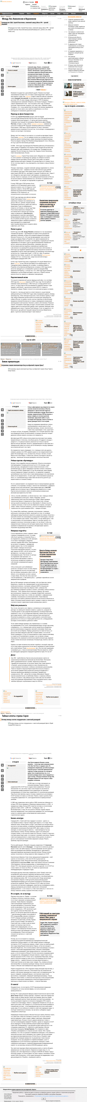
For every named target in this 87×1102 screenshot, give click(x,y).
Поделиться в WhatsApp (2, 84)
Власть (29, 13)
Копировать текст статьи (2, 94)
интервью (19, 156)
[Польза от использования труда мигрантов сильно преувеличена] (68, 313)
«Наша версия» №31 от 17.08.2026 (53, 684)
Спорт (58, 13)
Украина (21, 13)
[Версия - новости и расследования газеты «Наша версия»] (12, 4)
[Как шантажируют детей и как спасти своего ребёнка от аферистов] (7, 696)
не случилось (31, 648)
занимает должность (37, 124)
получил (17, 263)
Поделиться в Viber (2, 87)
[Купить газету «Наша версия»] (24, 2)
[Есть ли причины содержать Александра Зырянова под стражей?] (68, 237)
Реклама (34, 4)
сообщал (21, 137)
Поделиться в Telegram (2, 90)
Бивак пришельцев (13, 782)
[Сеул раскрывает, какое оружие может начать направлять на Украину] (68, 193)
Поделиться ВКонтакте (2, 69)
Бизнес (52, 13)
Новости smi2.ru (5, 712)
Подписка (27, 4)
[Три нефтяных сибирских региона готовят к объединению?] (68, 223)
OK (43, 1098)
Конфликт (36, 13)
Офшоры (43, 90)
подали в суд (30, 199)
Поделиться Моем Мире (2, 75)
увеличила (22, 282)
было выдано (46, 255)
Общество (45, 13)
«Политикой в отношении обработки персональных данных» (51, 1096)
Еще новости (74, 76)
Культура (65, 13)
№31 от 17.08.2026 (29, 2)
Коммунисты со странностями (45, 11)
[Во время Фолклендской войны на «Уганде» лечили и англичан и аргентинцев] (39, 326)
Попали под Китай (12, 426)
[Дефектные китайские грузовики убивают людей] (68, 301)
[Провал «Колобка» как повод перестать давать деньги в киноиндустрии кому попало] (68, 271)
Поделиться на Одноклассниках (2, 80)
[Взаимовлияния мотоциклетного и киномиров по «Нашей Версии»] (68, 211)
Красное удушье (12, 86)
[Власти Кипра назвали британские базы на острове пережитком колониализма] (50, 542)
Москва (73, 13)
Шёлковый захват (82, 10)
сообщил (28, 96)
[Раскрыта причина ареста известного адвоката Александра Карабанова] (68, 344)
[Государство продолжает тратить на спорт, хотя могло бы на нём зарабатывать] (39, 697)
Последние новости (74, 17)
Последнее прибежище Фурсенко (62, 11)
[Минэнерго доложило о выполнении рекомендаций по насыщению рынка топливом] (68, 287)
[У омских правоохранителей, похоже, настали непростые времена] (68, 159)
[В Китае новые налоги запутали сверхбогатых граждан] (39, 1071)
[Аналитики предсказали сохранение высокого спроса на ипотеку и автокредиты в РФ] (50, 192)
